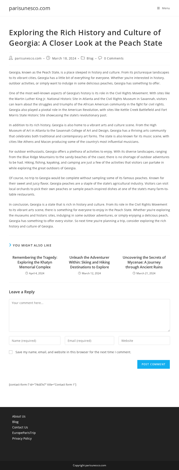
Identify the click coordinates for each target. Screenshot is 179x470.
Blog (90, 58)
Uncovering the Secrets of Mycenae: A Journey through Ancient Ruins (144, 262)
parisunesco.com (29, 8)
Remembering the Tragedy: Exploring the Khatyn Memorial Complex (34, 262)
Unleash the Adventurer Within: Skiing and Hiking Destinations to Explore (89, 262)
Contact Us (20, 427)
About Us (19, 416)
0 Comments (114, 58)
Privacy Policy (22, 438)
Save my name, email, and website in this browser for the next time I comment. (73, 352)
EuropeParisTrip (24, 433)
